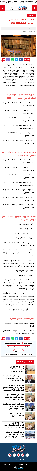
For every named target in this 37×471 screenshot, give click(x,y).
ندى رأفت (29, 28)
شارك (26, 59)
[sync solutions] (18, 468)
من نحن (22, 459)
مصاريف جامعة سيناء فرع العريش (18, 347)
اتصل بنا (14, 459)
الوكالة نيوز (18, 350)
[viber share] (8, 59)
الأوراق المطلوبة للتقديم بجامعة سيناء (18, 354)
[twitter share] (16, 59)
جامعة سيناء (27, 343)
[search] (2, 8)
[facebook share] (21, 59)
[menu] (34, 8)
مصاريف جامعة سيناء (12, 343)
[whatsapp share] (12, 59)
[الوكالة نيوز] (18, 448)
